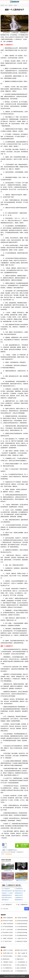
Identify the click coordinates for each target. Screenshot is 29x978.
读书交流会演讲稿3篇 (22, 920)
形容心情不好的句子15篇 (8, 890)
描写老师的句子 (19, 899)
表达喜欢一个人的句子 (7, 893)
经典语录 (10, 5)
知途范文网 (13, 976)
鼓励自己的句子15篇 (20, 890)
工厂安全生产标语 (7, 941)
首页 (6, 5)
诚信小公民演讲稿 (21, 968)
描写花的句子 (5, 899)
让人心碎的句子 (6, 888)
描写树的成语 (6, 959)
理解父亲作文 (20, 959)
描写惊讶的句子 (19, 893)
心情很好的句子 (19, 897)
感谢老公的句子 (19, 895)
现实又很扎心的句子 (7, 897)
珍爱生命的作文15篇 (8, 971)
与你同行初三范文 (7, 965)
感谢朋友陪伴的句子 (7, 895)
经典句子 (15, 5)
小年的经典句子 (19, 888)
